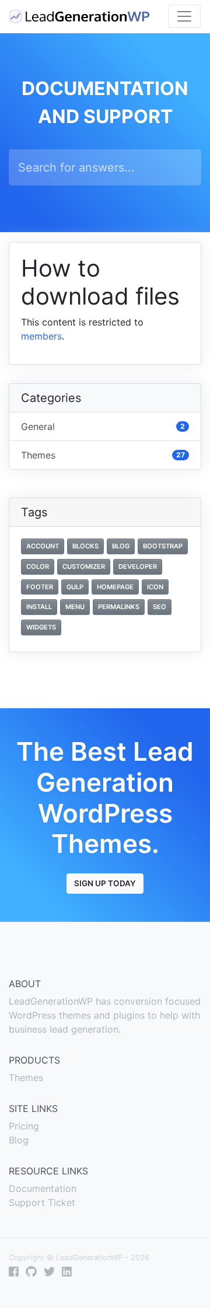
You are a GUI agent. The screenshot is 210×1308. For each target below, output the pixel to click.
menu (75, 607)
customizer (83, 566)
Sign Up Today (105, 883)
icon (155, 587)
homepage (115, 587)
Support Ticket (42, 1202)
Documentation (42, 1188)
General (103, 426)
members (41, 336)
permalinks (118, 607)
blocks (85, 546)
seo (159, 607)
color (37, 566)
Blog (19, 1140)
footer (39, 587)
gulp (74, 587)
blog (121, 546)
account (42, 546)
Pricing (24, 1126)
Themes (103, 455)
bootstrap (163, 546)
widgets (41, 627)
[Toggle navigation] (184, 16)
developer (137, 566)
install (39, 607)
